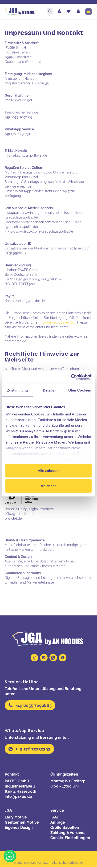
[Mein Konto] (59, 11)
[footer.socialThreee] (53, 657)
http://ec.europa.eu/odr (58, 322)
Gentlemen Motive (22, 822)
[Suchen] (50, 11)
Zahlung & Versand (67, 832)
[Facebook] (62, 657)
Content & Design (18, 556)
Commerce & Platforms (23, 573)
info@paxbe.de (18, 796)
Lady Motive (16, 817)
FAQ (54, 817)
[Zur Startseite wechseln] (24, 11)
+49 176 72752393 (33, 748)
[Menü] (88, 11)
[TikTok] (34, 657)
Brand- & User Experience (24, 540)
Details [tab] (48, 390)
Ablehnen (49, 486)
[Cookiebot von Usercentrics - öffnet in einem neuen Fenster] (71, 377)
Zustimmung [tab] (17, 390)
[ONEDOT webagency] (21, 498)
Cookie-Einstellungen (70, 838)
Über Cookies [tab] (79, 390)
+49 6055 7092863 (34, 705)
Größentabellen (64, 827)
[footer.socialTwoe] (44, 657)
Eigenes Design (19, 827)
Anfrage (57, 822)
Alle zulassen (49, 470)
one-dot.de (13, 518)
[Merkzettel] (69, 11)
